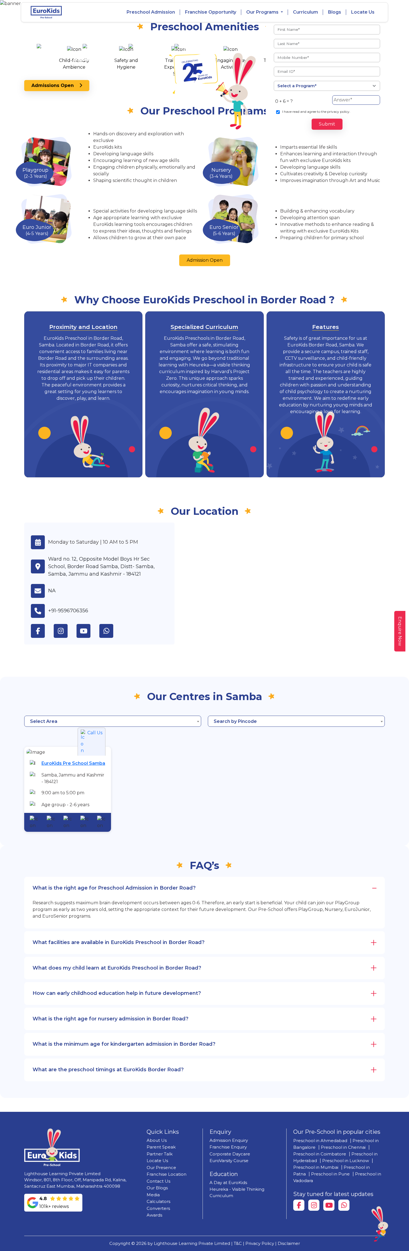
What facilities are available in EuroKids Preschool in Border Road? (118, 942)
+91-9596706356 (68, 611)
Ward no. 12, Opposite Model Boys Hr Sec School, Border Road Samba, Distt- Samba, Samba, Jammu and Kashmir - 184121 (101, 566)
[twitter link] (110, 631)
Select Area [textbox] (43, 721)
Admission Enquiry (229, 1140)
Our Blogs (157, 1187)
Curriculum (305, 12)
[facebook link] (42, 631)
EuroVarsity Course (229, 1160)
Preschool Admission (151, 12)
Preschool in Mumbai (315, 1167)
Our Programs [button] (263, 12)
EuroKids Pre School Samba (73, 763)
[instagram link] (65, 631)
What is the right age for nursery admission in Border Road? (110, 1019)
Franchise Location (166, 1174)
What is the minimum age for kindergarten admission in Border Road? (124, 1044)
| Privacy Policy (258, 1243)
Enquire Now (400, 631)
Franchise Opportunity (210, 12)
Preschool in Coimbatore (319, 1154)
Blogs (334, 12)
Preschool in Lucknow (345, 1160)
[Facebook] (298, 1205)
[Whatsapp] (343, 1205)
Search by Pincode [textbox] (235, 721)
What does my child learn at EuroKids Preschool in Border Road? (117, 968)
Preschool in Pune (330, 1174)
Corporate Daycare (230, 1154)
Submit (327, 124)
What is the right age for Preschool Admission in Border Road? (114, 888)
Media (153, 1194)
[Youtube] (328, 1205)
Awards (154, 1215)
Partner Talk (160, 1154)
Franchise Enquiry (228, 1147)
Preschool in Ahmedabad (320, 1140)
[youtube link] (88, 631)
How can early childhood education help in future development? (117, 993)
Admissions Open (55, 85)
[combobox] (112, 721)
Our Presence (161, 1167)
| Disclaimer (287, 1243)
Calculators (158, 1201)
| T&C (236, 1243)
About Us (157, 1140)
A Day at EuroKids (228, 1182)
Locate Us (362, 12)
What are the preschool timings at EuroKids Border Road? (108, 1070)
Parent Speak (161, 1147)
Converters (158, 1208)
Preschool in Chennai (343, 1147)
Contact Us (158, 1181)
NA (52, 591)
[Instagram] (313, 1205)
